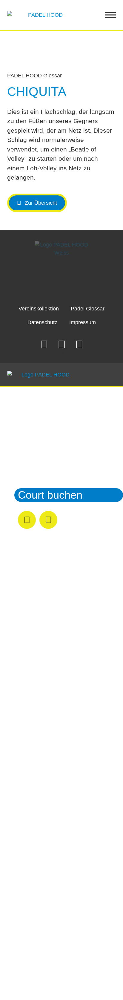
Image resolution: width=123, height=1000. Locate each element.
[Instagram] (44, 344)
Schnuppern (47, 443)
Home (32, 408)
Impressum (82, 322)
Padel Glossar (87, 309)
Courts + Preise (55, 425)
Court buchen (50, 495)
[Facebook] (61, 344)
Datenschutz (42, 322)
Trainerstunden (54, 460)
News (31, 477)
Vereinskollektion (39, 309)
